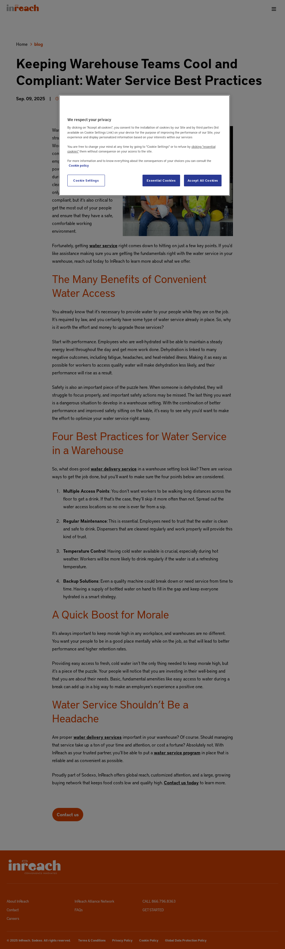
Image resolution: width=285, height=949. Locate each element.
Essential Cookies (161, 180)
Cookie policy (79, 165)
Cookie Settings (86, 180)
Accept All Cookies (203, 180)
